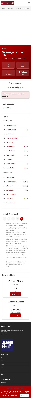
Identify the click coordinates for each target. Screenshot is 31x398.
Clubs (2, 367)
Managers (2, 374)
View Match (15, 294)
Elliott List (7, 108)
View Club (15, 315)
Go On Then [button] (24, 395)
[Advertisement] (15, 27)
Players (2, 357)
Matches (10, 8)
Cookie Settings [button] (13, 395)
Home (4, 8)
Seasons (2, 364)
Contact (2, 385)
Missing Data (3, 382)
